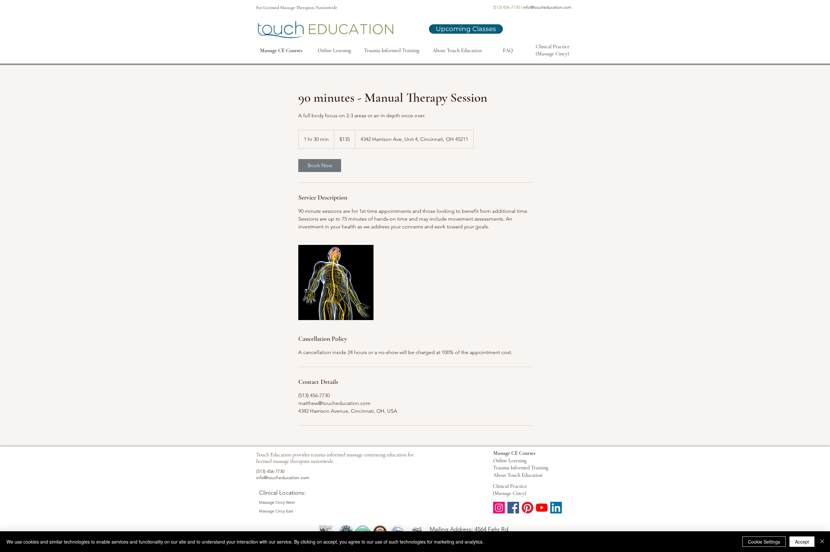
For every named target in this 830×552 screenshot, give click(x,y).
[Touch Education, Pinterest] (527, 507)
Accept (802, 541)
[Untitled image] (336, 282)
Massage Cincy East (276, 511)
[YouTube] (542, 507)
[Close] (822, 541)
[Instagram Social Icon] (499, 507)
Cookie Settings (764, 541)
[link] (319, 165)
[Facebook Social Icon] (513, 507)
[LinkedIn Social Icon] (556, 507)
